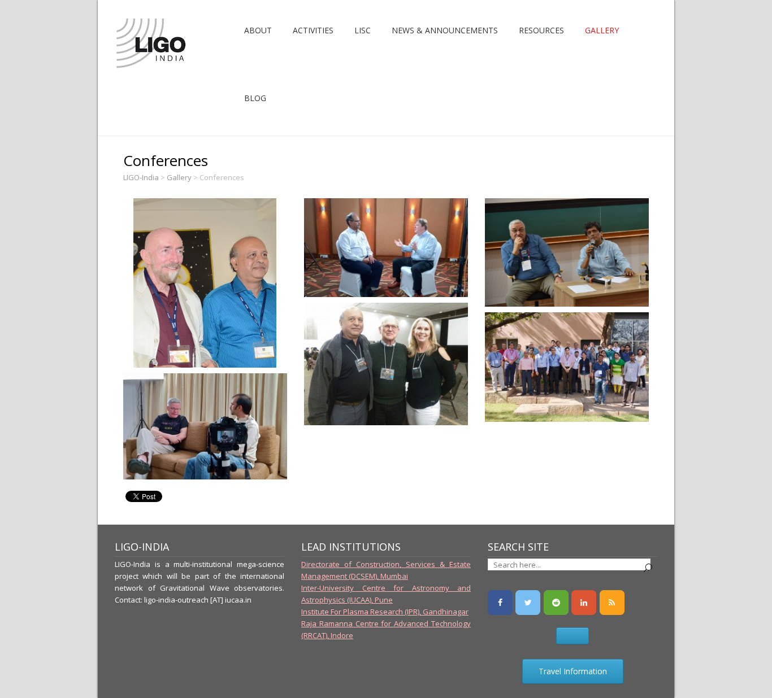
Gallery (602, 30)
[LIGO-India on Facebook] (500, 602)
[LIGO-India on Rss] (612, 602)
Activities (313, 30)
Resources (541, 30)
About (258, 30)
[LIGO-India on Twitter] (527, 602)
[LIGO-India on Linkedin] (583, 602)
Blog (255, 98)
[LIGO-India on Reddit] (556, 602)
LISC (362, 30)
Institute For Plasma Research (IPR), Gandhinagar (385, 612)
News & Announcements (445, 30)
